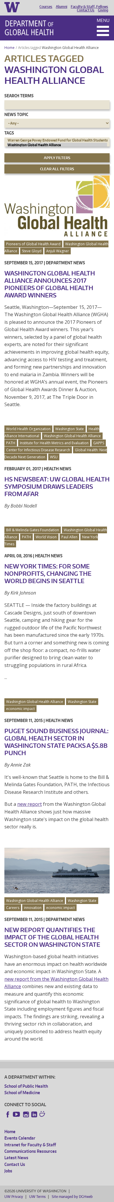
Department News (65, 262)
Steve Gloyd (32, 250)
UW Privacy (13, 1196)
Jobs (8, 1170)
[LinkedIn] (34, 1114)
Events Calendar (19, 1137)
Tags (9, 132)
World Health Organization (28, 428)
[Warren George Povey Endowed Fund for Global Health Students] (57, 140)
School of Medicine (22, 1092)
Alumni (61, 6)
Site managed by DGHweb (72, 1196)
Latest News (16, 1157)
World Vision (46, 536)
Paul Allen (69, 536)
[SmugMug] (42, 1114)
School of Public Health (26, 1086)
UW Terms (37, 1196)
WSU (54, 456)
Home (9, 47)
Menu (103, 20)
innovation (33, 907)
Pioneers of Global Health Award (33, 243)
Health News (57, 468)
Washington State (69, 428)
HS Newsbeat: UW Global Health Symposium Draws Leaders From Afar (57, 486)
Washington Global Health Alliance (71, 47)
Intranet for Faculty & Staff (30, 1144)
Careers (12, 907)
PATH (10, 442)
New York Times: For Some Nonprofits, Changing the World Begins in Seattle (47, 573)
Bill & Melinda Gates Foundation (32, 529)
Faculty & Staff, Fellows (89, 6)
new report (29, 804)
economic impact (20, 708)
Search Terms (19, 95)
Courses (45, 6)
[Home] (29, 28)
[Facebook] (7, 1114)
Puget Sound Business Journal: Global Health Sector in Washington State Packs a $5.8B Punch (56, 742)
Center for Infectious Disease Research (38, 449)
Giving (103, 10)
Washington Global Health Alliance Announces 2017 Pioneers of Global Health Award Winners (49, 284)
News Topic (16, 114)
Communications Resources (30, 1151)
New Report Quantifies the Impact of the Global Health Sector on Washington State (52, 937)
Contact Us (85, 10)
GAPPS (98, 442)
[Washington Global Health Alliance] (57, 145)
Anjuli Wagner (57, 250)
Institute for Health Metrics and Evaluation (54, 442)
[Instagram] (26, 1114)
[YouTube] (17, 1114)
